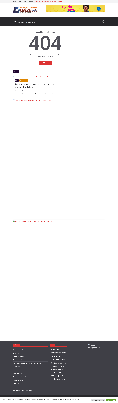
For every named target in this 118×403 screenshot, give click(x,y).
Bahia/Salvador (32, 19)
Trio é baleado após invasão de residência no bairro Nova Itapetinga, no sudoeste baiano (48, 2)
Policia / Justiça (89, 19)
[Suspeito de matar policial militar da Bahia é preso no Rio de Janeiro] (35, 77)
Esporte (56, 19)
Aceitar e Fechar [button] (111, 400)
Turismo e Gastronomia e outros (71, 19)
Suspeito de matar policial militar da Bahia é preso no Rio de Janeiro (34, 85)
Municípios (16, 373)
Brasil (16, 80)
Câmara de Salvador (18, 356)
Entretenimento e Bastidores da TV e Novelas (25, 363)
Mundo (41, 19)
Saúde (15, 387)
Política (48, 19)
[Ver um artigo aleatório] (103, 21)
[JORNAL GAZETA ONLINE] (15, 21)
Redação (25, 90)
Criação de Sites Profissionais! (96, 348)
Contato (21, 22)
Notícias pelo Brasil (18, 377)
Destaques (21, 19)
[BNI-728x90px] (75, 6)
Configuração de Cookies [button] (98, 400)
